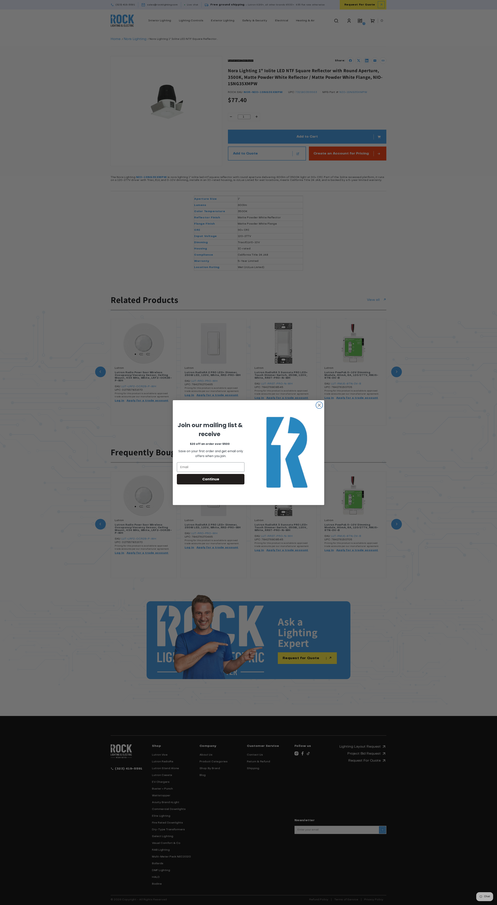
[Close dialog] (319, 405)
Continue (210, 479)
